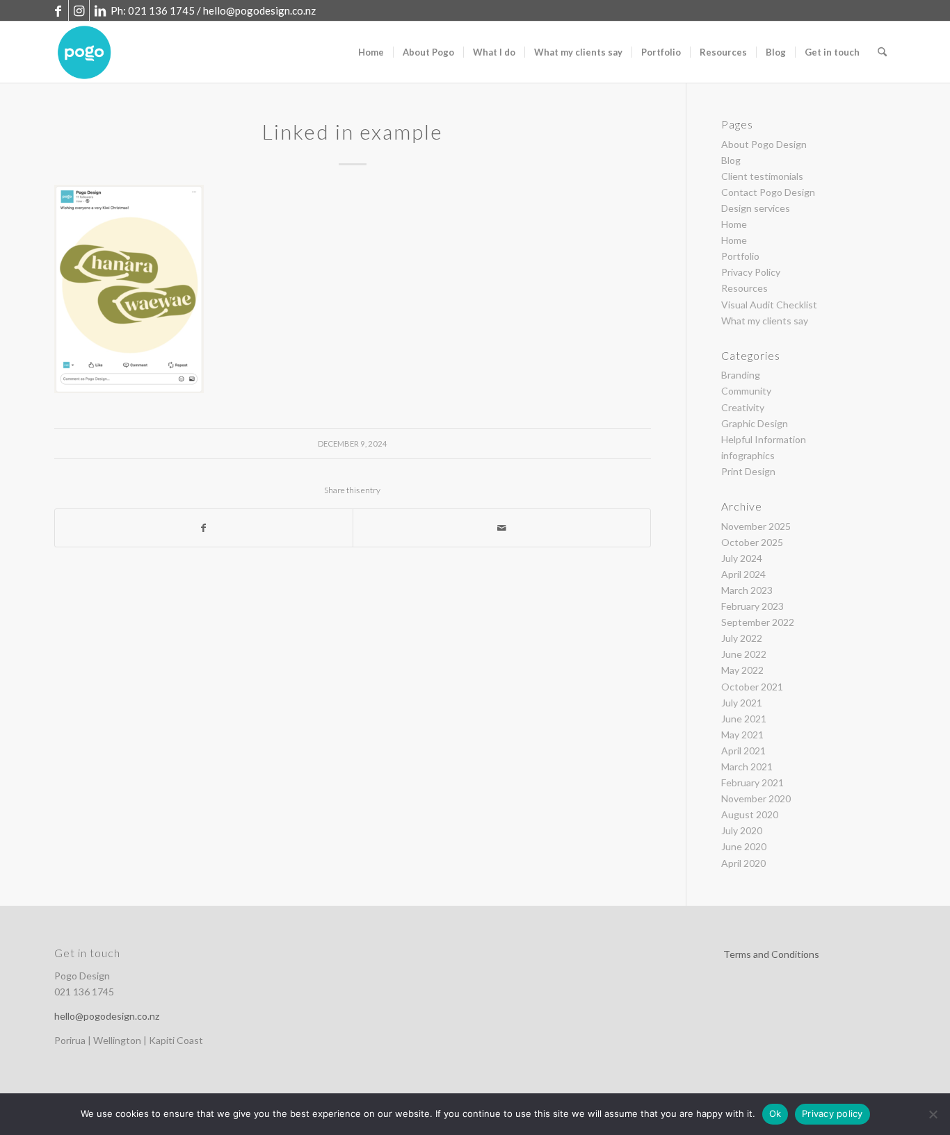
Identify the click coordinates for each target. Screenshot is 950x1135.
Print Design (748, 471)
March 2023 (747, 590)
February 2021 (752, 782)
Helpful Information (763, 439)
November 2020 (756, 798)
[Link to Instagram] (79, 10)
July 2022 (741, 638)
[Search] (882, 52)
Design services (755, 208)
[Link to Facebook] (58, 10)
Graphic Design (754, 423)
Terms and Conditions (771, 954)
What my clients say (764, 320)
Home (734, 224)
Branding (740, 375)
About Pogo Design (764, 144)
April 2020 (743, 863)
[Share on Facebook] (204, 528)
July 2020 (741, 830)
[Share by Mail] (501, 528)
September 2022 (757, 622)
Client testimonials (762, 176)
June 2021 (743, 718)
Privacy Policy (750, 272)
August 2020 (749, 814)
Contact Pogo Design (768, 192)
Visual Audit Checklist (769, 304)
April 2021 (743, 750)
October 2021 (752, 687)
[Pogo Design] (84, 52)
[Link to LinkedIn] (100, 10)
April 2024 (743, 574)
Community (746, 391)
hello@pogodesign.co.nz (259, 10)
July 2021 (741, 703)
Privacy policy (832, 1113)
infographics (748, 455)
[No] (933, 1114)
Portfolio (740, 256)
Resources (744, 288)
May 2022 (742, 670)
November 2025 (756, 526)
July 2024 (741, 558)
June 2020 (743, 846)
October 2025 (752, 542)
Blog (731, 160)
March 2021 (747, 766)
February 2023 (752, 606)
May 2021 (742, 734)
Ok (775, 1113)
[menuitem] (371, 52)
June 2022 (743, 654)
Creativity (742, 407)
